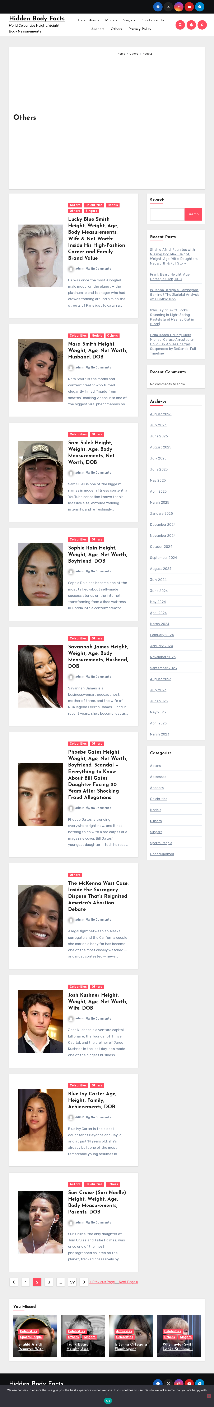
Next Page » (128, 1282)
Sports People (153, 20)
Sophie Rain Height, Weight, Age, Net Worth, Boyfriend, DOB (97, 555)
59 (72, 1282)
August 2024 (160, 569)
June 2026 (159, 436)
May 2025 (158, 480)
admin (79, 268)
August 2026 (160, 414)
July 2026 (158, 425)
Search (157, 200)
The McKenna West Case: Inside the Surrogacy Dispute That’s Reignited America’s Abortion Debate (98, 896)
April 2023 (158, 723)
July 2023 (158, 690)
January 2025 (161, 514)
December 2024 (163, 525)
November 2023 (163, 657)
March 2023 (159, 734)
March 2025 (159, 502)
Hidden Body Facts (37, 19)
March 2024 (159, 624)
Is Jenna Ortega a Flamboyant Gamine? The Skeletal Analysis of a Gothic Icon (174, 294)
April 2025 (158, 491)
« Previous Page (102, 1282)
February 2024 (162, 635)
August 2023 (160, 679)
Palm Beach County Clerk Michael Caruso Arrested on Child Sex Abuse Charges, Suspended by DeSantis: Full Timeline (173, 344)
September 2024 (163, 558)
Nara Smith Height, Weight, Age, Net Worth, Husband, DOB (97, 351)
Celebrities (87, 20)
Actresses (158, 777)
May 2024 (158, 602)
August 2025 (160, 447)
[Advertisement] (158, 120)
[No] (209, 1396)
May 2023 (158, 712)
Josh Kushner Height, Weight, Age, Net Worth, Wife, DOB (97, 1002)
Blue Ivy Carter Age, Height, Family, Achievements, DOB (92, 1101)
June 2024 (159, 591)
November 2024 (163, 536)
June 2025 (159, 469)
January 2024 (161, 646)
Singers (129, 20)
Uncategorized (162, 854)
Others (116, 29)
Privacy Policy (140, 29)
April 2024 (158, 613)
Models (111, 20)
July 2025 (158, 458)
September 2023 (163, 668)
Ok (108, 1400)
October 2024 (161, 547)
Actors (75, 205)
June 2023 (159, 701)
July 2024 (158, 580)
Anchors (97, 29)
